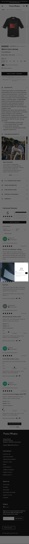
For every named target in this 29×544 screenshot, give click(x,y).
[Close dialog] (27, 263)
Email (16, 271)
